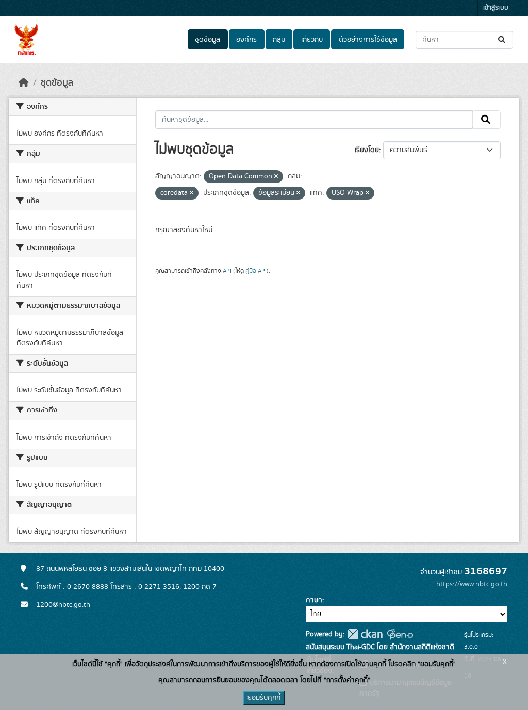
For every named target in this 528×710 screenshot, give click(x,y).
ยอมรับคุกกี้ (264, 697)
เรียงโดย (367, 150)
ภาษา (314, 600)
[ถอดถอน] (276, 177)
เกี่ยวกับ (312, 40)
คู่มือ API (256, 270)
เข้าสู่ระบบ (495, 8)
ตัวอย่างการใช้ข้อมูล (368, 40)
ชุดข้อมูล (207, 40)
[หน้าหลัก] (24, 83)
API (227, 270)
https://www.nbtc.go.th (471, 584)
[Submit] (502, 40)
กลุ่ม (279, 40)
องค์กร (246, 40)
